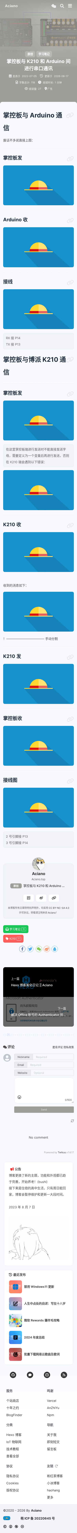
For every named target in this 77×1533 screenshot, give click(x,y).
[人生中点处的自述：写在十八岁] (15, 1303)
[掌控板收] (70, 719)
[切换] (70, 6)
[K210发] (70, 657)
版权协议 (12, 1490)
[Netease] (30, 1375)
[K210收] (70, 525)
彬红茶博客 (55, 1476)
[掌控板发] (70, 159)
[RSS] (64, 1375)
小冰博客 (53, 1483)
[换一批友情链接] (56, 1466)
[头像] (38, 863)
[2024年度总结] (15, 1337)
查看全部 (12, 1456)
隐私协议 (12, 1476)
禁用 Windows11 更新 (39, 1287)
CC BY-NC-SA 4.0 (59, 907)
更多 (50, 1497)
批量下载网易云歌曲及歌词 (42, 1354)
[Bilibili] (47, 1375)
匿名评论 (58, 1047)
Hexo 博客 (14, 1435)
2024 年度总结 (34, 1337)
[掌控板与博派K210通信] (70, 359)
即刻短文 (53, 1442)
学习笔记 (44, 54)
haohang (53, 1490)
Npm (50, 1415)
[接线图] (70, 781)
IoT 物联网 (13, 1442)
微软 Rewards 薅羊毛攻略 (41, 1320)
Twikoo (62, 1152)
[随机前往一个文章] (53, 6)
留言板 (51, 1449)
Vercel (51, 1401)
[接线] (70, 282)
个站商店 (12, 1401)
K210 (14, 938)
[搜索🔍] (62, 6)
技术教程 (12, 1449)
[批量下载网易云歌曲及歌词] (15, 1354)
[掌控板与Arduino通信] (70, 115)
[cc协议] (14, 1526)
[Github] (13, 1375)
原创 (16, 885)
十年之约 (12, 1408)
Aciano (52, 912)
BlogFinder (14, 1415)
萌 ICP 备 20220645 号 (38, 1518)
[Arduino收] (70, 220)
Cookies (12, 1483)
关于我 (51, 1435)
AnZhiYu (53, 1408)
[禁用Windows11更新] (15, 1286)
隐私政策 (69, 1047)
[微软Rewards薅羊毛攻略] (15, 1320)
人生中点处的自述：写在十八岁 (45, 1303)
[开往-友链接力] (8, 1518)
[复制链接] (53, 898)
